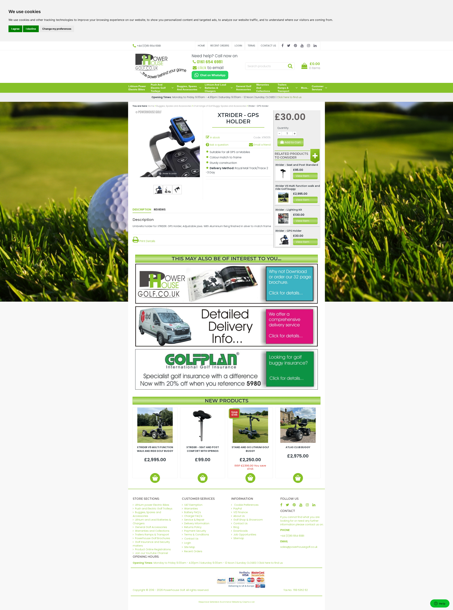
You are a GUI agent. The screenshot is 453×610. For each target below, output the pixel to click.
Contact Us (268, 45)
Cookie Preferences (246, 505)
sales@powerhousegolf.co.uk (298, 547)
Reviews (160, 209)
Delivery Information (196, 523)
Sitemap (238, 538)
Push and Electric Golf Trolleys (158, 87)
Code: (257, 137)
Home (201, 45)
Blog (236, 527)
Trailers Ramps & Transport (283, 87)
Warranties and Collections (263, 87)
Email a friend (262, 144)
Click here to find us (289, 97)
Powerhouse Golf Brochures (152, 538)
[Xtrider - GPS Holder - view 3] (177, 189)
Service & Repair (194, 519)
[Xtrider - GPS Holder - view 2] (168, 189)
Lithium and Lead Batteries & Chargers (215, 87)
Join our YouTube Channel (151, 553)
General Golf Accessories (243, 88)
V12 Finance (240, 512)
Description (142, 209)
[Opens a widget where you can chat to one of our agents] (439, 603)
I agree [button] (15, 28)
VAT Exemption (193, 505)
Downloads (240, 531)
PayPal (237, 508)
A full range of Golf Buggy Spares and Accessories (219, 105)
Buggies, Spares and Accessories (187, 88)
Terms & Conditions (196, 534)
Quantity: (283, 128)
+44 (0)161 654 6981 (292, 536)
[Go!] (290, 66)
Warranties (191, 508)
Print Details (147, 241)
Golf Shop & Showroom (248, 519)
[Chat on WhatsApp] (210, 75)
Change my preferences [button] (56, 28)
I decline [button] (31, 28)
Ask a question (218, 144)
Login (238, 45)
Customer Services (317, 88)
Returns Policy (193, 527)
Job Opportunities (244, 534)
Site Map (189, 547)
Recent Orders (219, 45)
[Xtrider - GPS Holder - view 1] (158, 189)
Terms (251, 45)
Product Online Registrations (153, 549)
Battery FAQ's (192, 512)
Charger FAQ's (193, 516)
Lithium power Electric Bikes (137, 88)
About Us (239, 516)
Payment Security (195, 531)
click (201, 68)
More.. (304, 87)
